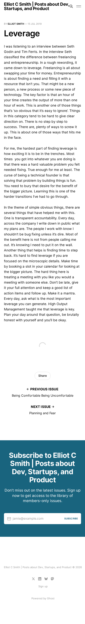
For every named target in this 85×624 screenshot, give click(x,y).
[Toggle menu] (79, 6)
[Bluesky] (46, 578)
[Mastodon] (52, 578)
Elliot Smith (16, 23)
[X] (33, 578)
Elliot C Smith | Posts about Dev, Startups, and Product (36, 6)
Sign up (43, 586)
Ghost (51, 598)
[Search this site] (71, 6)
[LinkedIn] (39, 578)
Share (42, 376)
